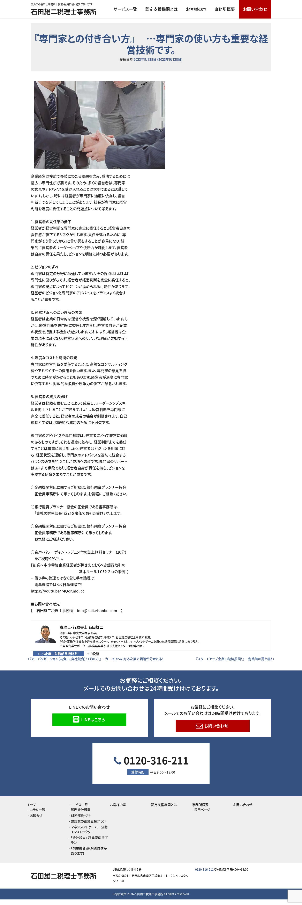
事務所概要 (224, 9)
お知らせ (36, 815)
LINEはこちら (92, 720)
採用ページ (202, 809)
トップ (32, 804)
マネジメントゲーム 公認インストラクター (89, 829)
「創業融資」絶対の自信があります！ (89, 851)
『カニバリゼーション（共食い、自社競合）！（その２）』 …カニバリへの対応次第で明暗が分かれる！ (96, 658)
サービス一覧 (125, 9)
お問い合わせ (255, 9)
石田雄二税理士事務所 (64, 11)
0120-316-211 (155, 764)
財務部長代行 (81, 815)
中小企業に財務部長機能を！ (58, 653)
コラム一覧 (37, 809)
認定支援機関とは (161, 9)
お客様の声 (196, 9)
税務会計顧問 (81, 809)
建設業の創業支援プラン (88, 821)
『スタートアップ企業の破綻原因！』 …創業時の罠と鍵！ (234, 658)
